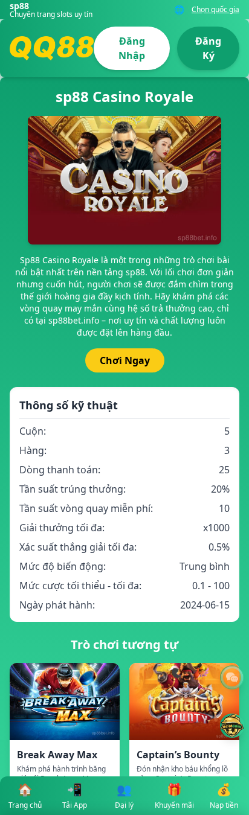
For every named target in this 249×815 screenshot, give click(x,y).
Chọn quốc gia (215, 9)
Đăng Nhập (131, 48)
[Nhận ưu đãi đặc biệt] (232, 726)
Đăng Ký (208, 48)
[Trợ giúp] (232, 677)
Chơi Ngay (125, 360)
